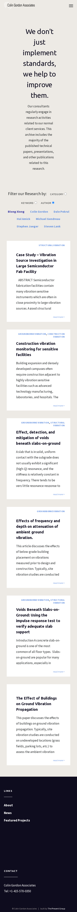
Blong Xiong (16, 211)
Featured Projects (17, 820)
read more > (59, 317)
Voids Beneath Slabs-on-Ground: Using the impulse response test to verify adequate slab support (38, 620)
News (8, 813)
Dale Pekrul (61, 211)
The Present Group (56, 908)
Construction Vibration (56, 335)
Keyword (27, 203)
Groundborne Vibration (32, 334)
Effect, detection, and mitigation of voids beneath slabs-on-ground (38, 437)
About (8, 805)
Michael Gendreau (48, 219)
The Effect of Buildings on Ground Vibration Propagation (36, 703)
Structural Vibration (52, 245)
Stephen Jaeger (27, 226)
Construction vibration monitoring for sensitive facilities (37, 349)
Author (46, 203)
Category (57, 194)
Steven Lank (52, 226)
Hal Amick (23, 219)
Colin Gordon (39, 211)
